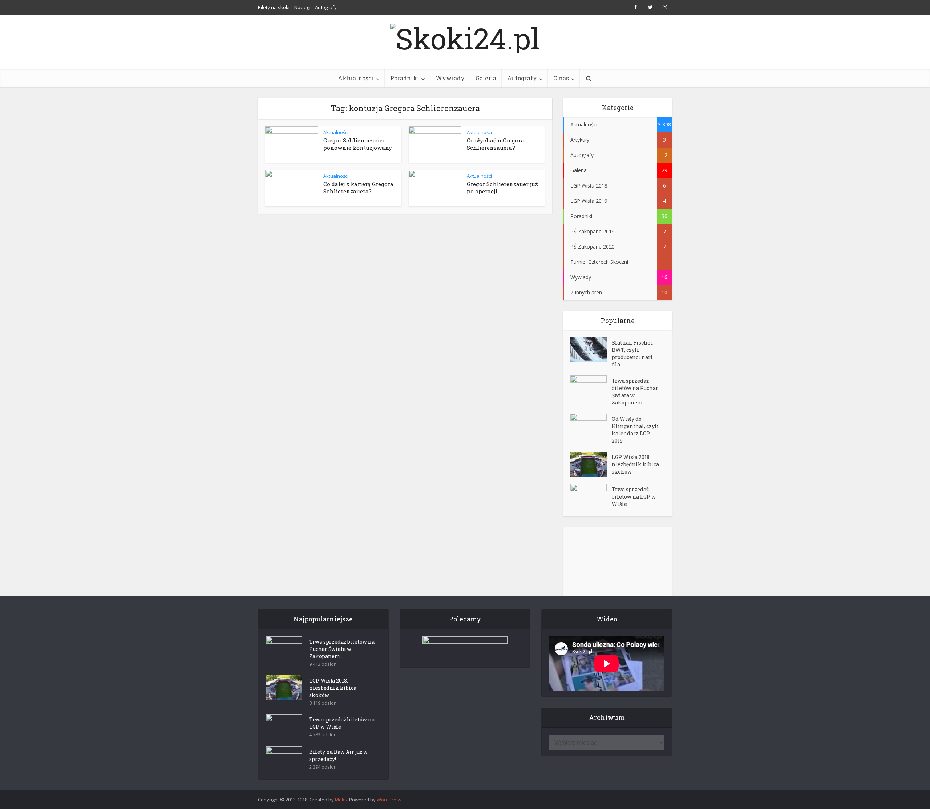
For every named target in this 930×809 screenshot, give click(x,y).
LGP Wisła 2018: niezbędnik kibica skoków (635, 464)
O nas (561, 78)
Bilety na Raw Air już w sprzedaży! (338, 755)
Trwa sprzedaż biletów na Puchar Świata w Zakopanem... (635, 391)
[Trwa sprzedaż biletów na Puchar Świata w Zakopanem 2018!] (591, 388)
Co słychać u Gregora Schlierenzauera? (495, 144)
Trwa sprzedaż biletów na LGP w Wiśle (634, 496)
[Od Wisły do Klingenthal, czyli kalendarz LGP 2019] (591, 426)
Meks (341, 799)
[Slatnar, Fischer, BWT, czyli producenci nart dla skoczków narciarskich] (591, 349)
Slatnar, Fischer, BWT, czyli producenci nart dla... (633, 353)
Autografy (326, 7)
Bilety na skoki (274, 7)
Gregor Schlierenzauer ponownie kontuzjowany (357, 144)
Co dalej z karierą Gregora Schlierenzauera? (358, 187)
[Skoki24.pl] (465, 36)
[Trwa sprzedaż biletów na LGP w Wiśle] (591, 496)
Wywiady (450, 78)
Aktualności (356, 78)
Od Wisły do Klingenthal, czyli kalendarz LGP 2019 (635, 429)
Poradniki (404, 78)
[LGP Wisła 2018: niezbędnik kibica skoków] (591, 464)
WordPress (389, 799)
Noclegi (302, 7)
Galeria (486, 78)
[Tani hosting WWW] (465, 647)
